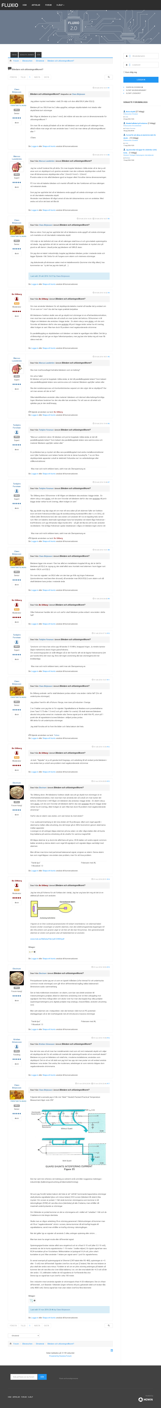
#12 (108, 747)
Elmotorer (135, 114)
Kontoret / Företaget (129, 155)
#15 (108, 967)
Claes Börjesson (78, 94)
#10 (108, 633)
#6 (109, 423)
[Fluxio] (10, 5)
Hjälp (60, 5)
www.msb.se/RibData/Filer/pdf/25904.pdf (47, 939)
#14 (108, 879)
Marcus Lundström (46, 161)
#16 (108, 1038)
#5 (109, 357)
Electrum (17, 783)
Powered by (54, 1356)
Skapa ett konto (49, 146)
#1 (109, 88)
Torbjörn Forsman (46, 430)
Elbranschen (127, 114)
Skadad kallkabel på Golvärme (136, 123)
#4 (109, 293)
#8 (109, 550)
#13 (108, 781)
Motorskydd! (130, 112)
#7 (109, 482)
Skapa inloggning (133, 87)
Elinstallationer (136, 125)
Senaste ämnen (27, 55)
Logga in (34, 146)
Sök (38, 55)
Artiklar (36, 5)
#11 (108, 680)
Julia (126, 116)
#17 (108, 1084)
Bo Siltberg (17, 294)
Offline (17, 110)
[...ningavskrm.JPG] (53, 909)
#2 (109, 155)
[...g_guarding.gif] (68, 1139)
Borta (17, 303)
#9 (109, 599)
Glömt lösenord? (133, 93)
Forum (48, 5)
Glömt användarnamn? (136, 90)
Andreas (127, 158)
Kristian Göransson (46, 1044)
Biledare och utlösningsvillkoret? (45, 94)
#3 (109, 219)
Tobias (56, 735)
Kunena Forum (65, 1356)
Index (14, 55)
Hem (25, 5)
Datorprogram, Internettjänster (145, 155)
